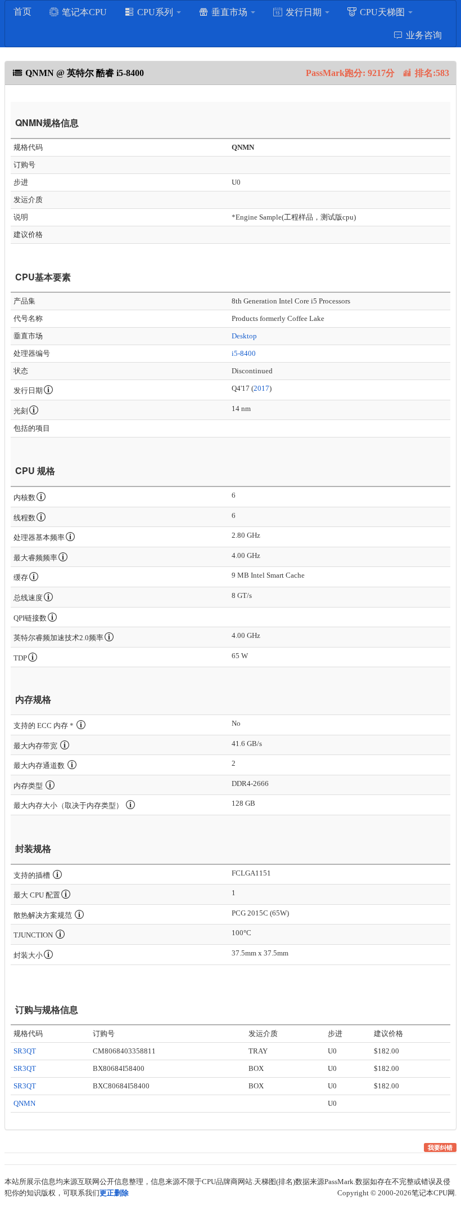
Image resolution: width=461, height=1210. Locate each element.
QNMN (24, 1103)
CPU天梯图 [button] (382, 12)
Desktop (244, 336)
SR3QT (24, 1051)
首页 (22, 11)
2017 (261, 388)
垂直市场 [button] (229, 12)
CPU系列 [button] (155, 12)
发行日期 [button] (303, 12)
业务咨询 (423, 35)
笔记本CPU (83, 12)
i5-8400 (244, 353)
